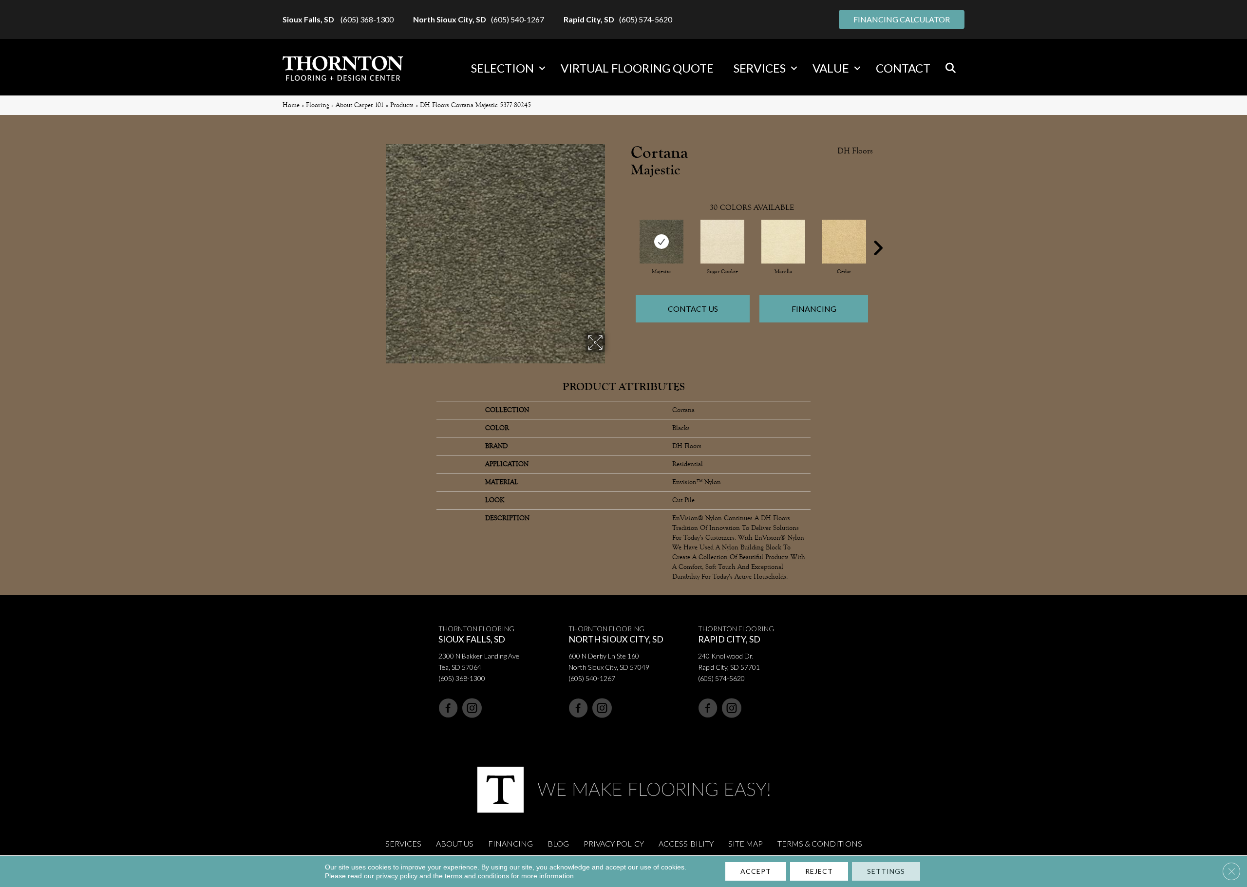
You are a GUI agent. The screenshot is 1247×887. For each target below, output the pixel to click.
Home (291, 105)
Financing (814, 308)
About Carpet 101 (360, 105)
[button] (542, 68)
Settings (886, 871)
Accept (755, 871)
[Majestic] (661, 241)
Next (877, 233)
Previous (626, 233)
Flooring (317, 105)
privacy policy (396, 876)
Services (760, 68)
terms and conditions (477, 876)
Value (830, 68)
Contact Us (693, 308)
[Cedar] (844, 241)
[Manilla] (783, 241)
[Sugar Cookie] (722, 241)
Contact (903, 68)
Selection (502, 68)
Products (402, 105)
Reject (819, 871)
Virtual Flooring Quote (637, 68)
